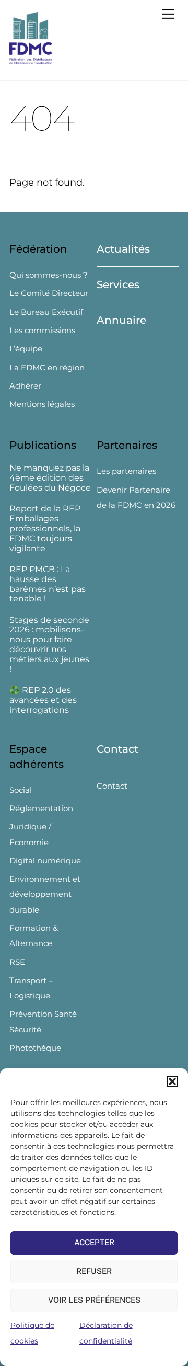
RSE (17, 962)
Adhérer (25, 386)
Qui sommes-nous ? (48, 275)
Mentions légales (42, 404)
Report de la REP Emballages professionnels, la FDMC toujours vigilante (44, 528)
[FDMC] (30, 59)
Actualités (123, 249)
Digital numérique (45, 861)
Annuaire (121, 320)
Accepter (94, 1242)
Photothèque (35, 1048)
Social (20, 790)
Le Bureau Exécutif (46, 312)
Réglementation (41, 808)
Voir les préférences (94, 1299)
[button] (172, 1081)
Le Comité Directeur (48, 293)
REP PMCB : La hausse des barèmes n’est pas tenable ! (47, 584)
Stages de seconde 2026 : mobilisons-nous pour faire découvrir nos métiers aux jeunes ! (49, 645)
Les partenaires (126, 471)
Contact (117, 749)
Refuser (94, 1271)
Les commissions (42, 330)
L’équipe (25, 349)
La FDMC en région (47, 367)
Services (118, 284)
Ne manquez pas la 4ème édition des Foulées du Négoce (50, 478)
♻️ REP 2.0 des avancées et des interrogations (43, 700)
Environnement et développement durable (44, 894)
